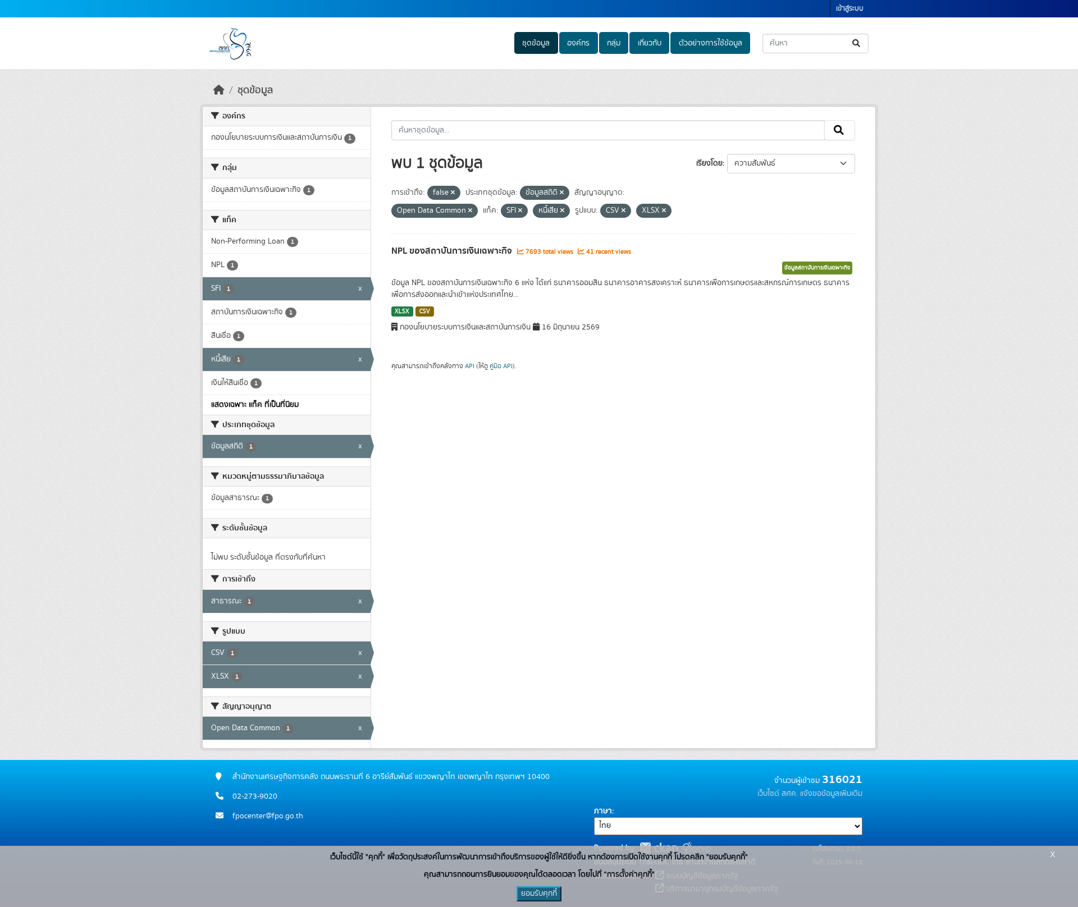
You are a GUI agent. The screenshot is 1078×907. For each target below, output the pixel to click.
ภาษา (603, 811)
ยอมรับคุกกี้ (539, 893)
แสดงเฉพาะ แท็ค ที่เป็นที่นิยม (255, 404)
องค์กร (578, 43)
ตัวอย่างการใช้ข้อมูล (710, 43)
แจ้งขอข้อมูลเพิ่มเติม (831, 793)
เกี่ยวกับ (649, 43)
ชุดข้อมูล (536, 43)
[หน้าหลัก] (219, 90)
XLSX (402, 311)
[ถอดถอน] (453, 193)
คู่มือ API (501, 366)
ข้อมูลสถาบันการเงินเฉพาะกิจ (817, 268)
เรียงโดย (709, 163)
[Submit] (857, 43)
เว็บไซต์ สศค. (777, 793)
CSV (424, 311)
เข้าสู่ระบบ (850, 8)
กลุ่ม (613, 43)
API (469, 366)
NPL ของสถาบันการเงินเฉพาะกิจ (452, 251)
